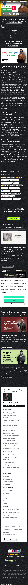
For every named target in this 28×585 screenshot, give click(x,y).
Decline (14, 300)
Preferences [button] (4, 292)
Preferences (14, 303)
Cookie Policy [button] (19, 289)
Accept (14, 296)
